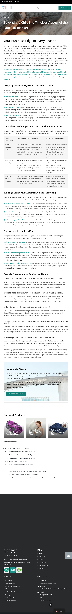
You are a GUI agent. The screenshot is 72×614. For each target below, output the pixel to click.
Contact (41, 568)
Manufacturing (43, 565)
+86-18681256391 (45, 601)
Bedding (7, 595)
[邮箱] (68, 555)
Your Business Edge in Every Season (17, 448)
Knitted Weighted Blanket (13, 586)
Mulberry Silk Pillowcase (12, 592)
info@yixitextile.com (46, 595)
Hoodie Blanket (9, 598)
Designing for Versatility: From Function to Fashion (22, 451)
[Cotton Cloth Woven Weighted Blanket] (58, 428)
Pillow (7, 589)
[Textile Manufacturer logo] (6, 8)
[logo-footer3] (10, 552)
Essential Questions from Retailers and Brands (21, 464)
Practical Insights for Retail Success (18, 461)
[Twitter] (50, 605)
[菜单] (33, 8)
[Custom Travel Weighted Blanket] (14, 428)
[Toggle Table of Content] (5, 446)
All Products (8, 580)
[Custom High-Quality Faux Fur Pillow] (36, 428)
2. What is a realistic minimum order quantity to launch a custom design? (28, 471)
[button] (38, 8)
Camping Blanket (10, 601)
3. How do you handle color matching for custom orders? (25, 474)
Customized (42, 562)
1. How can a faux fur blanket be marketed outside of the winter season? (28, 468)
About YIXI (42, 556)
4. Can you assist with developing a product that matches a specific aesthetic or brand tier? (33, 477)
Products (41, 559)
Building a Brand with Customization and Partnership (22, 458)
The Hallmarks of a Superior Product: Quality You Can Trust (24, 455)
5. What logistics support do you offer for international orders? (26, 481)
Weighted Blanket (10, 583)
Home (40, 553)
